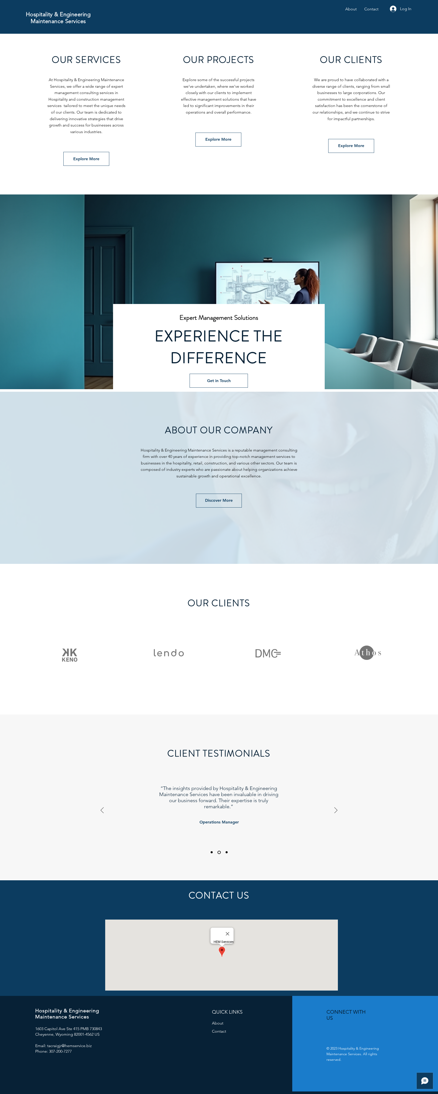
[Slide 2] (219, 852)
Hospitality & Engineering (58, 14)
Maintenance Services (58, 21)
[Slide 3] (227, 852)
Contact (219, 1031)
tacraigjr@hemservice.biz (69, 1045)
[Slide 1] (212, 852)
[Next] (335, 810)
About (217, 1023)
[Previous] (102, 810)
